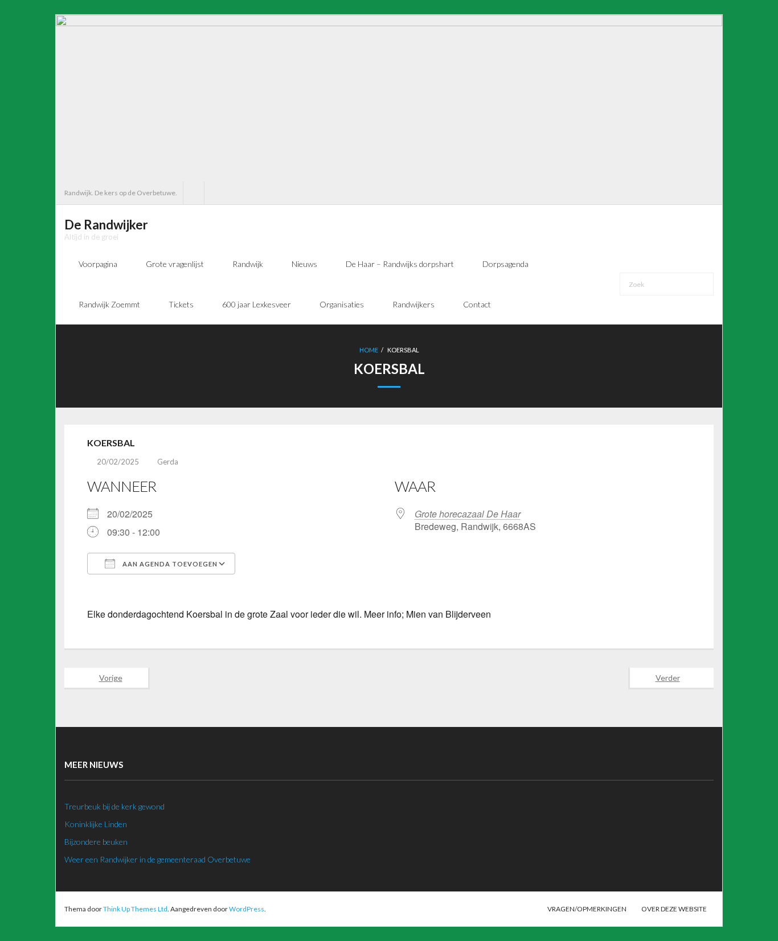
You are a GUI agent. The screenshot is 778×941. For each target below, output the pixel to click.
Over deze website (674, 909)
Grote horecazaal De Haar (468, 513)
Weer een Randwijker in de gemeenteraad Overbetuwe (157, 859)
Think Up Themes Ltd (135, 909)
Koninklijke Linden (95, 824)
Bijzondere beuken (96, 842)
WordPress (246, 909)
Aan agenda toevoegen (169, 564)
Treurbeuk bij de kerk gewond (114, 806)
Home (368, 350)
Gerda (167, 461)
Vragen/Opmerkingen (587, 909)
